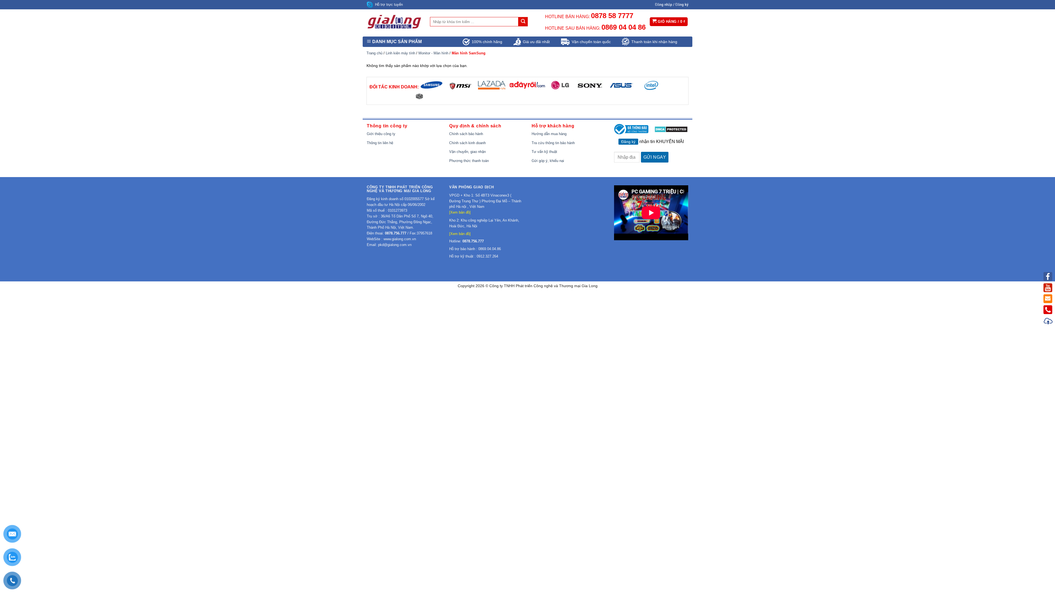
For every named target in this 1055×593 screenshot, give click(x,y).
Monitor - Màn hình (433, 53)
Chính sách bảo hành (466, 134)
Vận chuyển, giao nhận (467, 152)
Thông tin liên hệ (380, 143)
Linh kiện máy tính (400, 53)
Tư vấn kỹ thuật (544, 152)
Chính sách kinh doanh (467, 143)
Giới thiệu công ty (381, 134)
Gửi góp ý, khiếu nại (548, 161)
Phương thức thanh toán (469, 161)
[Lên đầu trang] (1048, 322)
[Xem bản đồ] (460, 212)
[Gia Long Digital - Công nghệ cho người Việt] (394, 21)
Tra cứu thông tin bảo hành (553, 143)
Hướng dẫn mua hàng (549, 134)
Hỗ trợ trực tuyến (389, 4)
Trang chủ (374, 53)
